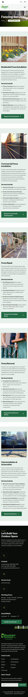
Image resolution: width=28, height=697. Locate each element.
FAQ (2, 667)
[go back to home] (14, 637)
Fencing (13, 664)
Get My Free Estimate (10, 622)
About (3, 662)
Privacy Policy (9, 693)
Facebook (4, 616)
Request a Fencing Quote (11, 116)
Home (3, 20)
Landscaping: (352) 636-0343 (10, 564)
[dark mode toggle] (3, 2)
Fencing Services (14, 20)
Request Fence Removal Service (11, 413)
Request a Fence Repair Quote (11, 315)
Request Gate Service (10, 514)
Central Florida (5, 583)
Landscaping (14, 659)
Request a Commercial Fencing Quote (10, 214)
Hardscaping (14, 662)
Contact (13, 667)
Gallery (3, 664)
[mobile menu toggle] (25, 7)
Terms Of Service (18, 693)
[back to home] (4, 7)
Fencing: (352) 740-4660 (8, 566)
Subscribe (22, 685)
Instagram (14, 616)
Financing (4, 670)
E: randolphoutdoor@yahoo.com (10, 568)
